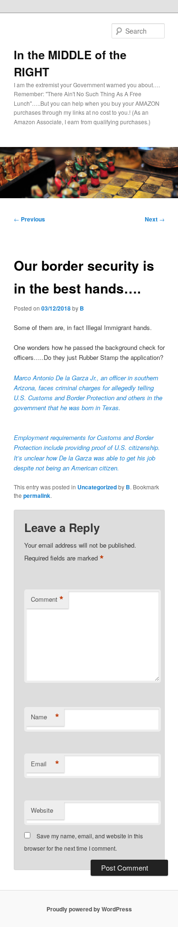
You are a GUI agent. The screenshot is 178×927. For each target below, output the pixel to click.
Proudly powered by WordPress (89, 909)
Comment (47, 599)
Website (42, 810)
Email (45, 763)
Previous (29, 219)
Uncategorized (97, 487)
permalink (36, 495)
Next (155, 219)
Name (45, 717)
